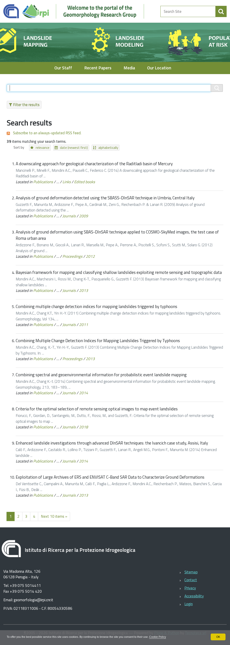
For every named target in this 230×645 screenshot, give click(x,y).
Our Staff (63, 68)
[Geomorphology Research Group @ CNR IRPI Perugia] (76, 11)
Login (188, 604)
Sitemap (191, 572)
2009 (83, 216)
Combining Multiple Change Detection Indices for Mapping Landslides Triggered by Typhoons (98, 340)
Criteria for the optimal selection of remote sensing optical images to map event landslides (97, 409)
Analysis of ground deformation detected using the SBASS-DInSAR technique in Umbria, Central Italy (105, 198)
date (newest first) (74, 147)
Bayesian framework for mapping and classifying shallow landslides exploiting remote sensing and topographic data (119, 272)
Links (66, 182)
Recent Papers (97, 68)
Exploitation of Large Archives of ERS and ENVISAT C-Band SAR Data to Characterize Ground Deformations (110, 477)
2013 (83, 290)
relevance (42, 147)
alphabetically (108, 147)
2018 (83, 427)
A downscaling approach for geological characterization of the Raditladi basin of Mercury (94, 164)
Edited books (84, 182)
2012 (90, 256)
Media (129, 68)
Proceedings (72, 256)
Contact (190, 580)
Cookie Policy (157, 636)
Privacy (190, 588)
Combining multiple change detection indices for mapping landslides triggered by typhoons (96, 306)
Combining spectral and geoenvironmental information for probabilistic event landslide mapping (101, 375)
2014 (83, 393)
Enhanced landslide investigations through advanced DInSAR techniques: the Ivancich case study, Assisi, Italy (112, 443)
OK (218, 636)
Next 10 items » (54, 516)
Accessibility (194, 596)
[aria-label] (221, 11)
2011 (83, 325)
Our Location (159, 68)
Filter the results (26, 105)
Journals (69, 216)
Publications (43, 182)
